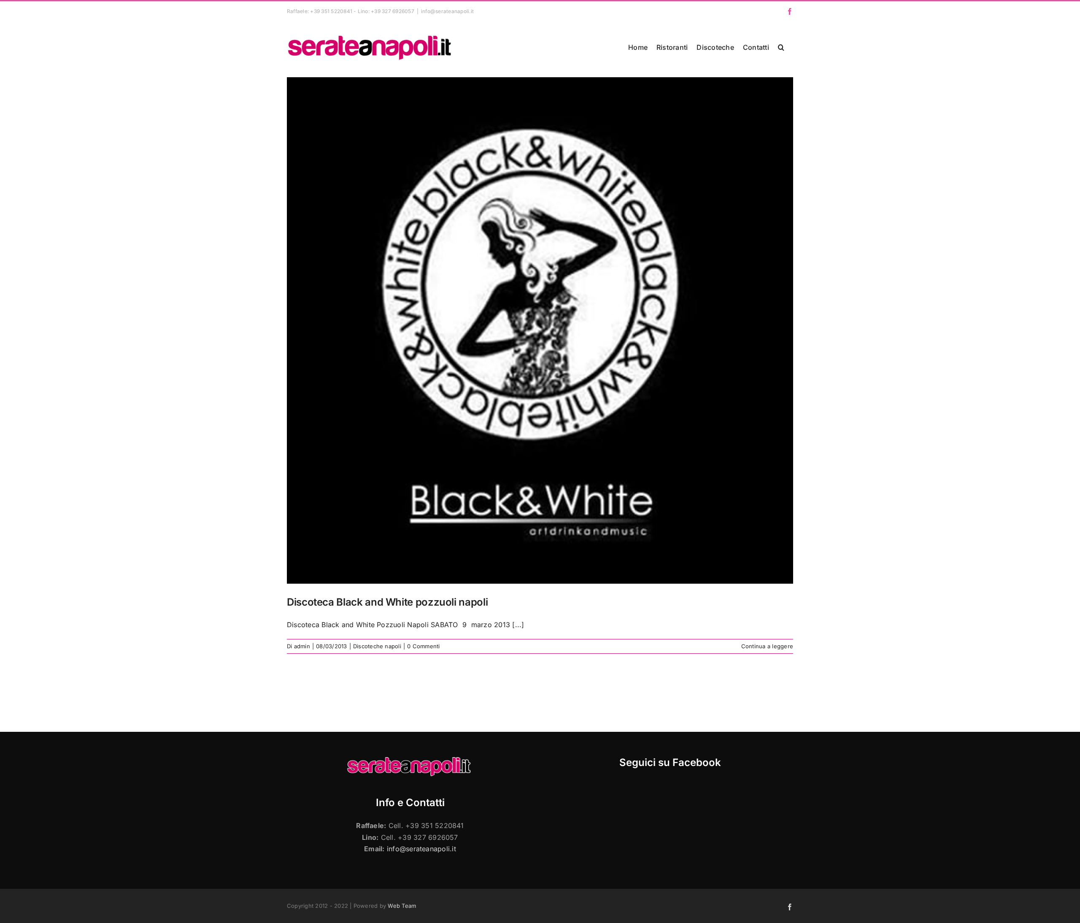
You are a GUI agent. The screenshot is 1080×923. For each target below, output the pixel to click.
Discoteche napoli (377, 646)
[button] (781, 47)
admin (302, 646)
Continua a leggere (767, 646)
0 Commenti (423, 646)
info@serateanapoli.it (447, 11)
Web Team (402, 905)
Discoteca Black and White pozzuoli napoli (387, 602)
